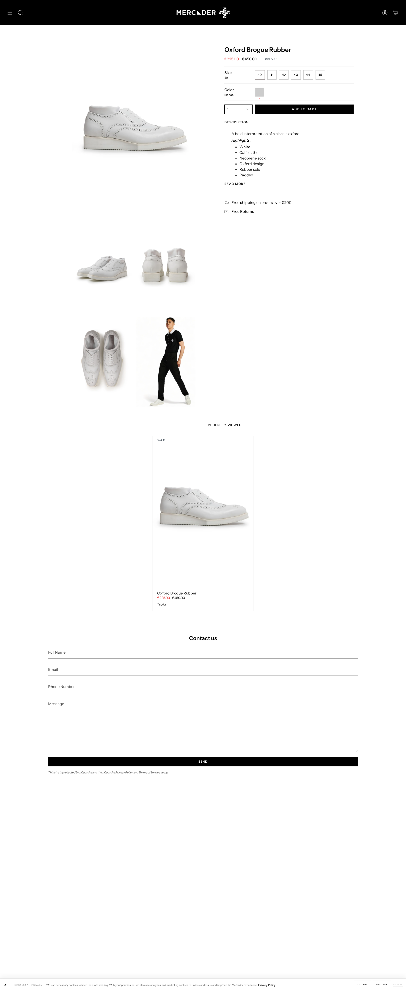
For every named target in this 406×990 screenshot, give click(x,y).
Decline (382, 984)
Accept (362, 984)
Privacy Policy (267, 985)
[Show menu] (10, 12)
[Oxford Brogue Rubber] (203, 512)
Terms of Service (149, 772)
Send (203, 761)
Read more (235, 184)
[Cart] (395, 12)
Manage (398, 984)
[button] (20, 12)
